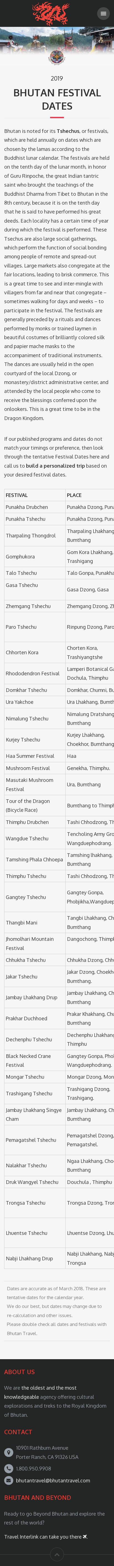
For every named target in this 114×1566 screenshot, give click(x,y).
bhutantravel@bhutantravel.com (53, 1480)
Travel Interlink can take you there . (46, 1537)
